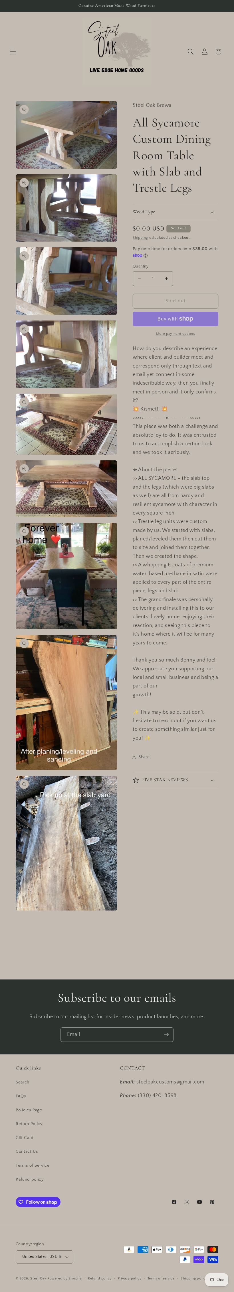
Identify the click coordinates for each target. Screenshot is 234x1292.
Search (22, 1082)
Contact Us (27, 1151)
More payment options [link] (175, 334)
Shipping (140, 238)
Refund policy (30, 1179)
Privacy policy (130, 1278)
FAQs (21, 1096)
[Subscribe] (166, 1034)
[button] (13, 51)
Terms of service (161, 1278)
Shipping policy (194, 1278)
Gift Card (25, 1137)
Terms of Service (33, 1165)
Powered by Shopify (65, 1278)
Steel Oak (38, 1278)
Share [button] (144, 756)
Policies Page (29, 1110)
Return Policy (29, 1123)
